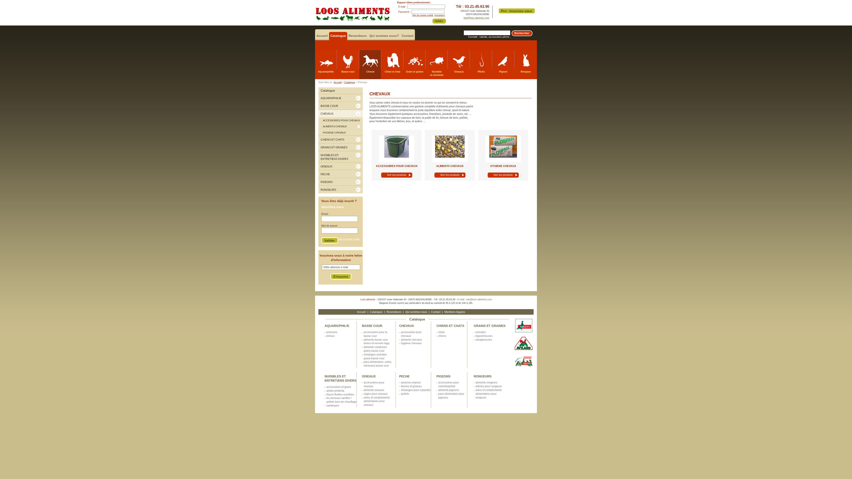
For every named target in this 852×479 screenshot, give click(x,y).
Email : (325, 214)
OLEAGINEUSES (483, 339)
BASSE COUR (372, 326)
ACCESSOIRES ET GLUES (338, 387)
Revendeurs (358, 35)
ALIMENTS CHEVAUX (449, 166)
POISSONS (331, 332)
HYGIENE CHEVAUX (503, 166)
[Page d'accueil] (352, 20)
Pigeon (503, 71)
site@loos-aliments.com (476, 17)
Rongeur (526, 71)
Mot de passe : (330, 225)
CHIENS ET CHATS (450, 326)
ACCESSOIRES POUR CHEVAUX (397, 166)
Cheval (370, 71)
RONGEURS (482, 376)
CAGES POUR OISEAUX (375, 393)
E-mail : (402, 6)
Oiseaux (459, 71)
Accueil (322, 35)
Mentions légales (454, 312)
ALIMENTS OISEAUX (374, 390)
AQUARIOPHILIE (337, 326)
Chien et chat (392, 71)
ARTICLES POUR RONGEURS (488, 386)
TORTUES (330, 336)
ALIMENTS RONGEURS (486, 382)
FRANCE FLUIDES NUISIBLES (340, 394)
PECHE (404, 376)
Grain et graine (414, 71)
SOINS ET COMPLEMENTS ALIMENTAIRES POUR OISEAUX (377, 401)
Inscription (439, 15)
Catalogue (338, 35)
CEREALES (480, 332)
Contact (408, 35)
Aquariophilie (326, 71)
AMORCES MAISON (411, 382)
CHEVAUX (406, 326)
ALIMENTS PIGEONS (448, 390)
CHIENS (442, 336)
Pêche (481, 71)
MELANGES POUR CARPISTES (416, 390)
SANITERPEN (332, 405)
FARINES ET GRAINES (411, 386)
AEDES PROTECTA (335, 390)
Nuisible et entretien (437, 73)
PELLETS (405, 393)
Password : (404, 11)
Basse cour (348, 71)
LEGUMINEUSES (484, 336)
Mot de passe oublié (422, 15)
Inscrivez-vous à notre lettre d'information (341, 258)
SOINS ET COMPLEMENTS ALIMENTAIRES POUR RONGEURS (488, 394)
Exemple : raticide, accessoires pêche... (489, 36)
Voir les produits (396, 175)
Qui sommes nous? (384, 35)
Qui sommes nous (416, 312)
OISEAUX (369, 376)
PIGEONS (443, 376)
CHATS (441, 332)
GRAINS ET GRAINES (489, 326)
